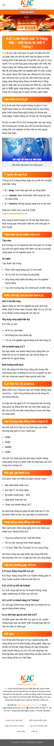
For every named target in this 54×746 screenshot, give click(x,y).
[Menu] (3, 4)
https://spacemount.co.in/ (27, 705)
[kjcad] (27, 4)
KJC (4, 53)
